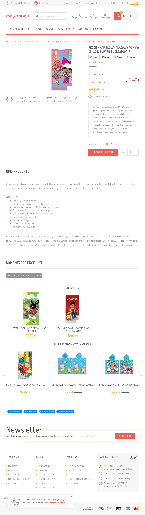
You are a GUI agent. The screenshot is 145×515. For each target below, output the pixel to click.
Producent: (93, 82)
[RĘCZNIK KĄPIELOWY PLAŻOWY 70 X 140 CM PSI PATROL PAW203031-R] (72, 308)
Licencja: (92, 144)
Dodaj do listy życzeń (101, 95)
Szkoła (60, 29)
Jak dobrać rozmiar (47, 479)
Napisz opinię (92, 66)
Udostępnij (106, 57)
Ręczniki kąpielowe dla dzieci (59, 41)
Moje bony (73, 483)
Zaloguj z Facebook (80, 16)
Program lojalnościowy (19, 479)
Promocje (71, 29)
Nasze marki (85, 29)
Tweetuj (95, 57)
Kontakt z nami (45, 466)
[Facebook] (131, 457)
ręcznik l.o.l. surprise (48, 411)
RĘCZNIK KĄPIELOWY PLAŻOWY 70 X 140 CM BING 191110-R (31, 329)
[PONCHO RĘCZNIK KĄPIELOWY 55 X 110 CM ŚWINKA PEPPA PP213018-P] (72, 364)
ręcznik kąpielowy (15, 411)
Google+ (120, 57)
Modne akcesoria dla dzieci (35, 41)
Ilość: (123, 151)
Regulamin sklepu (46, 483)
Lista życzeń (43, 3)
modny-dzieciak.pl (15, 41)
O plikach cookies (16, 483)
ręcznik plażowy (31, 411)
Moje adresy (74, 474)
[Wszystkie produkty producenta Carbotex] (132, 80)
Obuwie (29, 29)
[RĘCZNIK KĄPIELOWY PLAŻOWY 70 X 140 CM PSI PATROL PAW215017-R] (25, 364)
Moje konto (73, 456)
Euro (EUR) (112, 3)
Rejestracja (105, 17)
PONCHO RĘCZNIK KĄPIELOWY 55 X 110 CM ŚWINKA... (72, 384)
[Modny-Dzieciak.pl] (17, 16)
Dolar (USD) (101, 3)
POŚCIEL (39, 29)
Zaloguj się (94, 17)
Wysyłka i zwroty (46, 474)
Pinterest (132, 57)
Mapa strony (44, 470)
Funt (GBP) (123, 3)
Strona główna (15, 29)
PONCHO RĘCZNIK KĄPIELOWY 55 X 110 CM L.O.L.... (119, 384)
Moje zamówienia (76, 466)
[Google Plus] (135, 457)
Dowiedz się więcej (57, 502)
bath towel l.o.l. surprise (66, 411)
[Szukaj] (36, 16)
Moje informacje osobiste (80, 479)
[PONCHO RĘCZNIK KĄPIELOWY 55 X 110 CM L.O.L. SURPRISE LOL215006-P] (119, 364)
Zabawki (50, 29)
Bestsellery (13, 474)
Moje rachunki (75, 470)
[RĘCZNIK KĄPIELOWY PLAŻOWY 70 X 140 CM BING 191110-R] (31, 308)
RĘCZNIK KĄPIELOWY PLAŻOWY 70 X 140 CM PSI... (25, 384)
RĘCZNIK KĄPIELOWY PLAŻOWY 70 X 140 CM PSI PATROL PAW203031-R (72, 329)
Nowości (97, 29)
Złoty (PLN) (134, 3)
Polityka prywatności (48, 487)
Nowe (10, 470)
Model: (91, 74)
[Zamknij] (71, 497)
